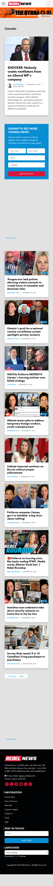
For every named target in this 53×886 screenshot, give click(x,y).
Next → (22, 676)
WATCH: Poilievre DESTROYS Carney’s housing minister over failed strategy (26, 377)
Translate (22, 856)
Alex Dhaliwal (18, 84)
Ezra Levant (11, 385)
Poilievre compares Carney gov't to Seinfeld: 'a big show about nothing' (24, 515)
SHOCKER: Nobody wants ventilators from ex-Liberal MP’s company (24, 73)
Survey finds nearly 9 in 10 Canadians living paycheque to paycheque (26, 657)
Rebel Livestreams (13, 572)
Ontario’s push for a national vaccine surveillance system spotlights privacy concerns (25, 331)
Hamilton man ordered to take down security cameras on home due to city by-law (25, 611)
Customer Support (11, 809)
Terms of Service (11, 801)
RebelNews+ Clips (13, 293)
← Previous (11, 676)
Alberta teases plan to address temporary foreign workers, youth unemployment (25, 423)
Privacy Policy (10, 797)
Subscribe (8, 805)
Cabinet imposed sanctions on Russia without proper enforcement (25, 469)
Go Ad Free (12, 238)
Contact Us (9, 813)
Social (7, 817)
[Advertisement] (26, 209)
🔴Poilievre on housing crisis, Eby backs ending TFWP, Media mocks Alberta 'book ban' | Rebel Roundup (26, 563)
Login (7, 822)
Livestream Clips (13, 431)
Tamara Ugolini (13, 339)
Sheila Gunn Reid (13, 664)
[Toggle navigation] (4, 3)
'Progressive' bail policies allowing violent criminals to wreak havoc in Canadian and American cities (25, 284)
